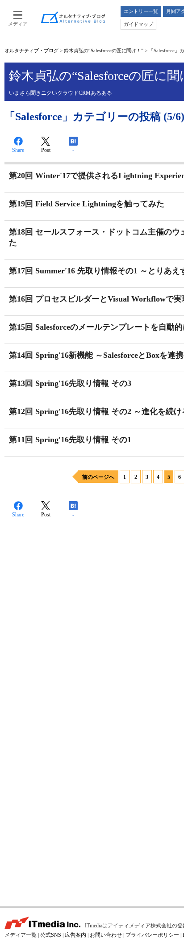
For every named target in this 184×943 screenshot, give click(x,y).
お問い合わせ (106, 935)
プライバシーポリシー (152, 935)
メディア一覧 (20, 935)
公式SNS (50, 935)
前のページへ (98, 477)
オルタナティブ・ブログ (31, 50)
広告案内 (75, 935)
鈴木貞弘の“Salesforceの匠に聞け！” (103, 50)
